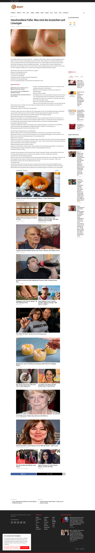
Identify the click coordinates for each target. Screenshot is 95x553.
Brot (28, 12)
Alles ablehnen (15, 547)
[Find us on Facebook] (12, 522)
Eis (36, 524)
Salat (51, 12)
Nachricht (65, 12)
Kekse (42, 12)
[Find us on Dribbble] (24, 522)
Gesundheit (38, 529)
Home (12, 16)
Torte (60, 12)
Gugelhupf (46, 517)
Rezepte (19, 12)
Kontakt (12, 1)
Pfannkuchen (47, 527)
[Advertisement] (60, 6)
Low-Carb (46, 522)
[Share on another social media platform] (64, 474)
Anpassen (7, 547)
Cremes (32, 12)
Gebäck (37, 12)
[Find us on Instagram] (18, 522)
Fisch (37, 525)
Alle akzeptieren (24, 547)
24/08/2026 (72, 148)
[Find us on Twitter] (15, 522)
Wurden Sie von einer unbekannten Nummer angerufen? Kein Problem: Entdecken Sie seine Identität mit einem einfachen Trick (80, 98)
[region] (17, 542)
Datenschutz (16, 1)
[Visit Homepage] (17, 6)
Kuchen (47, 12)
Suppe (55, 12)
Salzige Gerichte (54, 521)
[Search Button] (83, 12)
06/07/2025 (13, 26)
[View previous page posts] (20, 100)
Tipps (23, 12)
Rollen (53, 517)
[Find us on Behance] (21, 522)
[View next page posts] (22, 100)
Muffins (45, 524)
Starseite (13, 12)
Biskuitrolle (38, 519)
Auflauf (37, 517)
